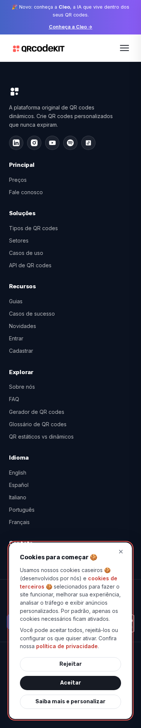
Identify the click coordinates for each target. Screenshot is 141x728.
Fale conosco (26, 192)
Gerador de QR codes (36, 412)
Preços (18, 180)
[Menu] (124, 48)
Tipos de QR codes (33, 228)
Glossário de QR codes (38, 424)
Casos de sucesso (32, 313)
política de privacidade (67, 646)
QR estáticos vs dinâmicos (41, 436)
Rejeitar (70, 664)
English (17, 472)
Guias (16, 301)
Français (19, 522)
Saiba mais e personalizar (70, 701)
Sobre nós (22, 386)
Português (22, 509)
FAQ (14, 399)
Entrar (16, 338)
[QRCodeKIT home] (38, 48)
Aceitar (70, 683)
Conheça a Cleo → (70, 27)
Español (19, 485)
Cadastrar (21, 351)
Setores (19, 240)
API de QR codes (30, 265)
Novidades (22, 326)
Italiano (17, 497)
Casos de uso (26, 253)
